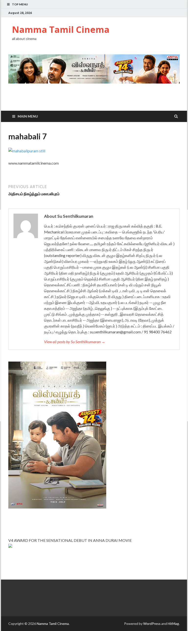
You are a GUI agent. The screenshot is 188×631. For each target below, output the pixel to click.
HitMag (173, 623)
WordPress (152, 623)
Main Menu (28, 116)
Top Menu (20, 4)
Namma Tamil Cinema (60, 30)
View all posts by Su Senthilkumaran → (74, 341)
